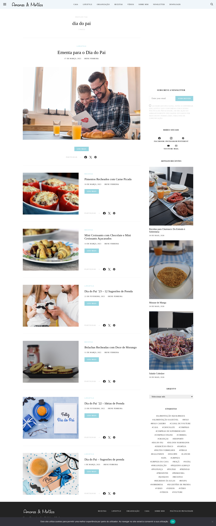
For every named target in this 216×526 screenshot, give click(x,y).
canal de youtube (180, 424)
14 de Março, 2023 (92, 244)
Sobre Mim (143, 4)
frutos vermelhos (165, 450)
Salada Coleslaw (157, 373)
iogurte (173, 454)
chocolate (169, 427)
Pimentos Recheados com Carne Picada (108, 179)
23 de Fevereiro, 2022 (94, 408)
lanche (186, 454)
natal (188, 462)
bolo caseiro (159, 424)
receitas (178, 477)
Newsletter (159, 4)
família (182, 446)
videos (171, 488)
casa (155, 427)
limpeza (176, 458)
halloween (158, 454)
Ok (172, 521)
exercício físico (164, 446)
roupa (183, 481)
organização (159, 466)
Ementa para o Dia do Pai (81, 52)
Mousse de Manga (157, 302)
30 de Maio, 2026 (156, 235)
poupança (158, 469)
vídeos (164, 492)
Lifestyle (87, 4)
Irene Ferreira (91, 58)
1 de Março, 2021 (92, 464)
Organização (103, 4)
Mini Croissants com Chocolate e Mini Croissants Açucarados (107, 237)
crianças (164, 439)
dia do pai (158, 443)
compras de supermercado (171, 431)
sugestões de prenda (179, 485)
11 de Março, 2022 (92, 352)
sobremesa (157, 485)
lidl (164, 458)
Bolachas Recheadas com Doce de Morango (110, 347)
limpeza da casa (160, 462)
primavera (179, 473)
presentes (163, 473)
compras (184, 427)
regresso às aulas (165, 481)
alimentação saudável (166, 420)
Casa (75, 4)
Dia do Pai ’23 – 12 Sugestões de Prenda (108, 291)
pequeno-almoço (181, 466)
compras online (164, 435)
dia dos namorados (178, 443)
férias (183, 450)
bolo (186, 420)
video (159, 488)
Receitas (118, 4)
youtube (177, 492)
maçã (177, 462)
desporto (179, 439)
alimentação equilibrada (171, 416)
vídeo (183, 488)
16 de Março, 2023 (92, 184)
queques (164, 477)
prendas (185, 469)
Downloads (175, 4)
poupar (172, 469)
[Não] (212, 521)
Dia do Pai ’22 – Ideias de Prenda (104, 403)
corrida (182, 435)
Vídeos (130, 4)
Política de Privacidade (181, 511)
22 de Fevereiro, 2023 (94, 296)
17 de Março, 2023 (72, 58)
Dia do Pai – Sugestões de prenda (104, 459)
